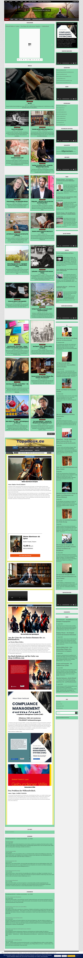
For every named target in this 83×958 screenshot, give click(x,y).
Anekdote (60, 150)
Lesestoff (10, 1)
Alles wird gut (67, 150)
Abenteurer (69, 146)
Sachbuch (21, 19)
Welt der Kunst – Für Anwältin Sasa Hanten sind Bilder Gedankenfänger (66, 210)
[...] (74, 38)
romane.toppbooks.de (60, 115)
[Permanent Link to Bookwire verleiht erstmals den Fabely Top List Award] (42, 220)
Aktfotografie (65, 146)
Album (73, 150)
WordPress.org (59, 705)
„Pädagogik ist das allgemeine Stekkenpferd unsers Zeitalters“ (18, 928)
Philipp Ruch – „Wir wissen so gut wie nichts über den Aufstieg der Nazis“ (42, 202)
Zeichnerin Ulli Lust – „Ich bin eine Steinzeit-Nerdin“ (65, 284)
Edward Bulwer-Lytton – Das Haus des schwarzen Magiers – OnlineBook (27, 26)
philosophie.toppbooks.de (61, 111)
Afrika (72, 146)
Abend (74, 148)
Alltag (75, 146)
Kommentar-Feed (60, 703)
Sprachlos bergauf (9, 841)
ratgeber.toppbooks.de (60, 113)
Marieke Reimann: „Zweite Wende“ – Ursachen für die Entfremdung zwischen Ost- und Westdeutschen (66, 677)
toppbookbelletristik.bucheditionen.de (64, 77)
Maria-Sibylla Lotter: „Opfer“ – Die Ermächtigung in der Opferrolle (17, 422)
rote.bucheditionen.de (60, 75)
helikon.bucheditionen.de (61, 71)
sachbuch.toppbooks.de (61, 117)
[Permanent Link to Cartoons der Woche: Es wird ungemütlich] (17, 290)
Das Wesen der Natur (61, 41)
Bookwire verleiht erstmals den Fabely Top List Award (42, 232)
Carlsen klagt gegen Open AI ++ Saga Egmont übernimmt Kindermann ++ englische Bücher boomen (17, 265)
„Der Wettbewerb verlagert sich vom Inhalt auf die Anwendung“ (17, 234)
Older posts (50, 434)
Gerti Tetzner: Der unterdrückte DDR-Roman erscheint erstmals (66, 194)
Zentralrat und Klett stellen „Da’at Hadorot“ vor (42, 129)
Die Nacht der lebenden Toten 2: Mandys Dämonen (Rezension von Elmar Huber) (66, 573)
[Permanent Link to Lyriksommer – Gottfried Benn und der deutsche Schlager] (42, 256)
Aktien (63, 150)
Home (6, 1)
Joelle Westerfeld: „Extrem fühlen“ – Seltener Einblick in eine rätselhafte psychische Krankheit (17, 347)
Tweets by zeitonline (10, 831)
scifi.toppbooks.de (60, 119)
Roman (16, 19)
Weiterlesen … (67, 190)
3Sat (75, 150)
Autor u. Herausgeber (32, 1)
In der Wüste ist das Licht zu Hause (13, 870)
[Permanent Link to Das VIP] (30, 84)
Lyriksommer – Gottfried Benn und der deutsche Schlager (42, 272)
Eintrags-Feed (59, 701)
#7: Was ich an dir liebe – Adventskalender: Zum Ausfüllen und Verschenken (65, 362)
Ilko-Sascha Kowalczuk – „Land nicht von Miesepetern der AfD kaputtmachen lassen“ (42, 422)
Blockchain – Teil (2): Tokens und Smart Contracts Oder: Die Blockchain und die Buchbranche (66, 438)
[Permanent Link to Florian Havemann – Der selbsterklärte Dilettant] (17, 187)
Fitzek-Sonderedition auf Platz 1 (65, 250)
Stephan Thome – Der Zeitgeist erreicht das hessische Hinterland (65, 177)
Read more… (64, 262)
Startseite (7, 19)
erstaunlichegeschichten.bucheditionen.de (65, 69)
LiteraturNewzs (30, 101)
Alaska (57, 150)
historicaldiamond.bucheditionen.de (63, 73)
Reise (26, 1)
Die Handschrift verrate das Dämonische (14, 917)
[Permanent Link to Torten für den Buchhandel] (17, 118)
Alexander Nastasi (59, 146)
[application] (66, 56)
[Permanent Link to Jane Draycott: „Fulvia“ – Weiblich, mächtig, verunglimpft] (42, 331)
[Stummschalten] (73, 60)
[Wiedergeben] (58, 60)
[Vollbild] (75, 60)
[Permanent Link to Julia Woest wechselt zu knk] (17, 147)
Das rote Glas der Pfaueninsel (12, 880)
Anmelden (58, 699)
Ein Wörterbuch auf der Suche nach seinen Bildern (16, 906)
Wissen (16, 1)
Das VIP (30, 103)
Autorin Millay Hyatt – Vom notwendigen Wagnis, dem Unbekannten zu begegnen (64, 646)
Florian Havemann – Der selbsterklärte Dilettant (17, 201)
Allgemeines (67, 148)
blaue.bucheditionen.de (61, 67)
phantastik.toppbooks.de (61, 109)
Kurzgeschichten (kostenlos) (37, 19)
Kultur (21, 1)
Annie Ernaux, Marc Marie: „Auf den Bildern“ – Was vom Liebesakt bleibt (17, 384)
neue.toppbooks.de (60, 107)
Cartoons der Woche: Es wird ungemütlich (17, 301)
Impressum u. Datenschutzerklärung (44, 1)
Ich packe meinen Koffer (11, 851)
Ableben (71, 150)
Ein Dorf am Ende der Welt (11, 861)
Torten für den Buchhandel (17, 129)
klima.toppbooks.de (60, 105)
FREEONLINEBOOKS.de (41, 10)
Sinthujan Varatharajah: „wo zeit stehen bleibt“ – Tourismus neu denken (42, 309)
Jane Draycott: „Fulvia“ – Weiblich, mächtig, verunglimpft (42, 347)
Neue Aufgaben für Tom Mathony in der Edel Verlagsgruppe (66, 267)
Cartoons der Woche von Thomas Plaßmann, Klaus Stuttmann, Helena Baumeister (42, 377)
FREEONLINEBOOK (27, 19)
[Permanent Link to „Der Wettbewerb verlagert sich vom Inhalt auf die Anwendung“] (17, 222)
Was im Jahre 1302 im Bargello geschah (14, 939)
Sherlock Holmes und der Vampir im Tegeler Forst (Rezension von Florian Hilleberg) (66, 492)
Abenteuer (58, 148)
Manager (14, 130)
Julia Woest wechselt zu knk (17, 157)
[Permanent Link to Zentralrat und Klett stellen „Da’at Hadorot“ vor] (42, 118)
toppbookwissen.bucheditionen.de (63, 80)
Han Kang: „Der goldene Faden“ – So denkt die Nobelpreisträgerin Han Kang (42, 166)
